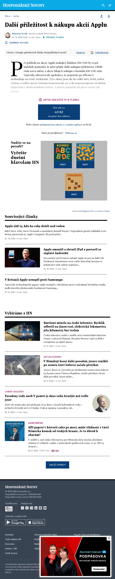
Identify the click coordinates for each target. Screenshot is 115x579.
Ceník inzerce (11, 553)
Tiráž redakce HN (13, 539)
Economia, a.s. (24, 491)
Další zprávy (57, 464)
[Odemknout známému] (108, 16)
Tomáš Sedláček (14, 391)
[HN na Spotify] (40, 507)
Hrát (63, 164)
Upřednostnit (101, 53)
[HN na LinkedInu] (35, 507)
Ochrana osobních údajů (45, 535)
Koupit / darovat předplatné (87, 535)
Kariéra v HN (11, 549)
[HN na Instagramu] (31, 507)
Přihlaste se (71, 133)
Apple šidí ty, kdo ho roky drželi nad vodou (35, 226)
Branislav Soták (20, 33)
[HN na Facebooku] (26, 507)
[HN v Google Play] (15, 522)
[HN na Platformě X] (22, 507)
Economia (9, 544)
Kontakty (9, 535)
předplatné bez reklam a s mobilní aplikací (61, 124)
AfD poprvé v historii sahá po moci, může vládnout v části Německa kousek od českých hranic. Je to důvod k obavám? (68, 431)
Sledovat (80, 53)
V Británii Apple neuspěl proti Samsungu (34, 280)
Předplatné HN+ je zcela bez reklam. (95, 211)
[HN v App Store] (36, 522)
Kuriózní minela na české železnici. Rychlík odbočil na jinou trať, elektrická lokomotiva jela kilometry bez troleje (75, 327)
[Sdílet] (101, 16)
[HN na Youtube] (44, 507)
